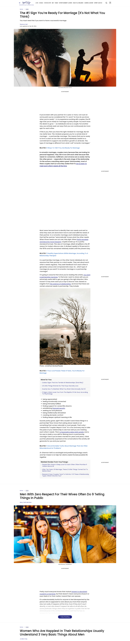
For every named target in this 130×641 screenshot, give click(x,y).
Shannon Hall (24, 24)
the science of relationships (60, 284)
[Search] (106, 2)
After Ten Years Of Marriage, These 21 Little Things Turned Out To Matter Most (65, 470)
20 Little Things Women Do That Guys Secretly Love (60, 386)
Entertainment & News (65, 3)
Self (53, 3)
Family (56, 3)
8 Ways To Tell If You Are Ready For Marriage (63, 148)
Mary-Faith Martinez (26, 502)
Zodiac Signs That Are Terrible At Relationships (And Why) (62, 382)
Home (21, 9)
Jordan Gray (23, 639)
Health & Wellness (78, 3)
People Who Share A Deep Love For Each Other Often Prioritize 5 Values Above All (64, 465)
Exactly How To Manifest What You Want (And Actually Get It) (64, 389)
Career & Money (88, 3)
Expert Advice (98, 3)
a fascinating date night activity (72, 432)
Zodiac (41, 3)
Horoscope (47, 3)
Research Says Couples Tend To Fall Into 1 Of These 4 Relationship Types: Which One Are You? (65, 475)
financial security (58, 408)
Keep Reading (65, 617)
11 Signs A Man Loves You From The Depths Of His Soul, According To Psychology (65, 393)
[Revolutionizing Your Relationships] (26, 2)
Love (37, 3)
